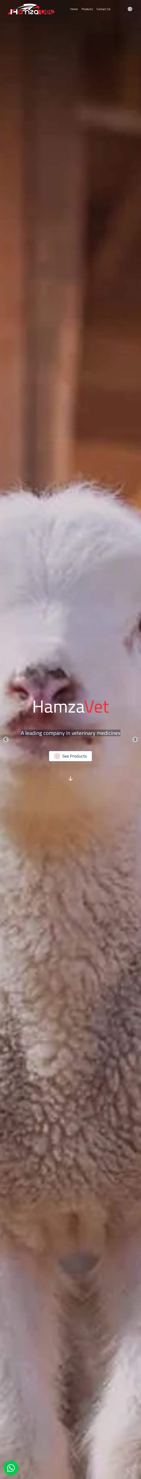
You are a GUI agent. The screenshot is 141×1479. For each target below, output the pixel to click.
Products (87, 9)
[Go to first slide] (135, 739)
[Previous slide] (6, 739)
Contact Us (104, 9)
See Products (74, 756)
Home (74, 9)
